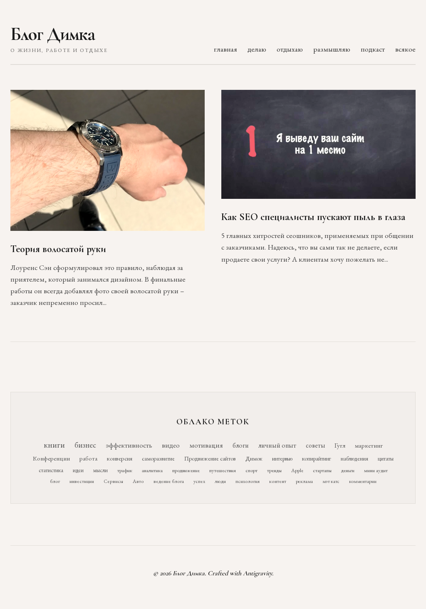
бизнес (85, 445)
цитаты (386, 458)
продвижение (186, 470)
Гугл (339, 445)
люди (220, 481)
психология (247, 481)
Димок (254, 458)
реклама (304, 481)
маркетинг (369, 445)
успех (199, 481)
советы (315, 445)
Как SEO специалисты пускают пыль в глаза (313, 217)
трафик (124, 470)
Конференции (51, 458)
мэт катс (330, 481)
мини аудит (376, 470)
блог (55, 481)
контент (277, 481)
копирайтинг (316, 458)
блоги (241, 445)
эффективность (129, 445)
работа (88, 458)
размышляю (331, 49)
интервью (282, 458)
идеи (78, 470)
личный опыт (277, 445)
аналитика (152, 470)
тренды (274, 470)
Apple (297, 470)
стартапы (322, 470)
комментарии (362, 481)
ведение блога (169, 481)
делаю (257, 49)
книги (54, 444)
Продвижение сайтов (210, 458)
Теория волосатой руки (58, 249)
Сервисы (113, 481)
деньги (347, 470)
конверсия (119, 458)
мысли (100, 470)
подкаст (373, 49)
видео (171, 445)
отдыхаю (290, 49)
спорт (251, 470)
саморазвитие (158, 458)
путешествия (222, 470)
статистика (51, 470)
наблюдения (354, 458)
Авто (138, 481)
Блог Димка (52, 34)
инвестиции (81, 481)
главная (225, 49)
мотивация (206, 445)
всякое (405, 49)
